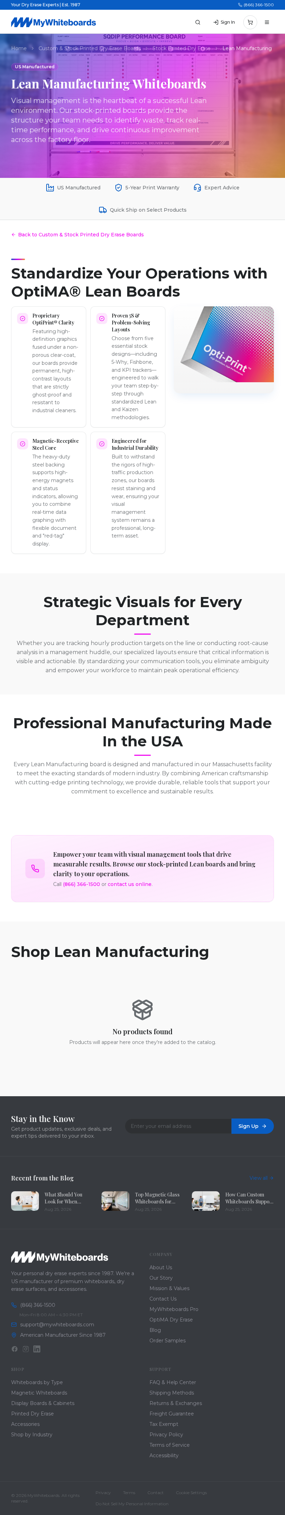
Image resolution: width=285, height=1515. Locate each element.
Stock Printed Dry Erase (182, 48)
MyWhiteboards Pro (173, 1309)
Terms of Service (169, 1445)
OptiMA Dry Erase (171, 1320)
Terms (129, 1492)
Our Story (161, 1278)
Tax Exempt (163, 1424)
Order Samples (167, 1340)
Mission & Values (169, 1288)
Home (19, 48)
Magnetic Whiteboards (39, 1393)
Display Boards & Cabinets (42, 1403)
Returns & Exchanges (175, 1403)
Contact (155, 1492)
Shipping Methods (171, 1393)
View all (259, 1178)
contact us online (130, 884)
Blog (155, 1330)
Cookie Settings (191, 1492)
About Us (160, 1267)
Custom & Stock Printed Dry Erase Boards (90, 48)
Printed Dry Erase (32, 1414)
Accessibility (164, 1455)
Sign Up (248, 1126)
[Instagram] (25, 1348)
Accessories (25, 1424)
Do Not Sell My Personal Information (132, 1503)
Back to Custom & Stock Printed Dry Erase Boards (81, 234)
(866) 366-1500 (259, 4)
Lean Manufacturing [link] (247, 48)
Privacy (103, 1492)
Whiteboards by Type (37, 1382)
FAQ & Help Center (172, 1382)
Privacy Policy (166, 1434)
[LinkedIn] (36, 1348)
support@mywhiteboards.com (57, 1324)
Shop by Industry (31, 1434)
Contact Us (163, 1299)
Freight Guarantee (171, 1414)
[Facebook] (14, 1348)
